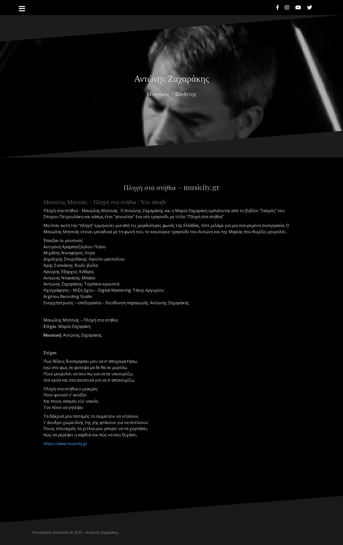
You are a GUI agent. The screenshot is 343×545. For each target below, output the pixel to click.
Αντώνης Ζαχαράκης (171, 78)
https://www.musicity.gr (65, 443)
